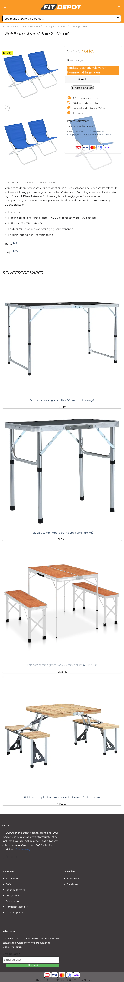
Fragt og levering (16, 889)
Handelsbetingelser (17, 906)
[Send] (118, 18)
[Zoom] (7, 108)
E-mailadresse (11, 953)
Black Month (13, 878)
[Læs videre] (23, 849)
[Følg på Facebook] (5, 857)
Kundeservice (74, 878)
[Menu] (5, 7)
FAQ (8, 884)
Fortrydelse (12, 895)
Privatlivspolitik (14, 912)
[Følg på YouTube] (14, 857)
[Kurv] (118, 7)
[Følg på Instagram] (9, 857)
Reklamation (13, 901)
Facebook (72, 884)
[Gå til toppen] (117, 977)
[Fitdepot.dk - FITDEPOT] (62, 7)
